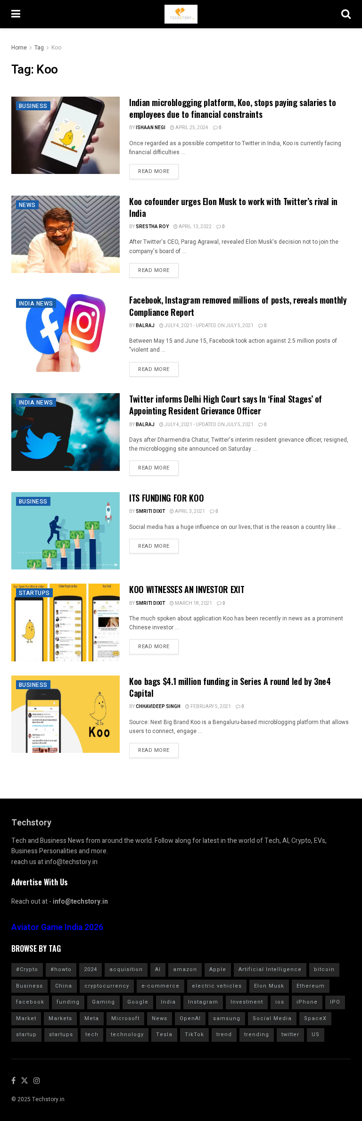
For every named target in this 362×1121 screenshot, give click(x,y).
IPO (335, 1002)
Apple (217, 969)
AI (158, 969)
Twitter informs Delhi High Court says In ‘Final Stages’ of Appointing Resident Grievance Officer (225, 405)
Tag (39, 47)
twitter (290, 1034)
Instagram (203, 1002)
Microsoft (125, 1018)
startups (61, 1034)
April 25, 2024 (191, 127)
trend (224, 1034)
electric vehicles (217, 986)
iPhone (307, 1002)
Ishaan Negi (150, 127)
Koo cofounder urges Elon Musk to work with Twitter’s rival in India (233, 207)
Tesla (164, 1034)
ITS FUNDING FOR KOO (166, 498)
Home (19, 47)
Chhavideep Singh (158, 706)
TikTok (194, 1034)
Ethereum (310, 986)
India (168, 1002)
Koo (56, 47)
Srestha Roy (152, 226)
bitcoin (324, 969)
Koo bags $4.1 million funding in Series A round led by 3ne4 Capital (230, 687)
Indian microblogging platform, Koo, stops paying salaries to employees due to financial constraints (232, 108)
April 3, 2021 (189, 511)
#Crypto (27, 969)
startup (26, 1034)
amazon (185, 969)
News (27, 205)
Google (137, 1002)
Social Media (272, 1018)
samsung (226, 1018)
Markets (60, 1018)
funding (68, 1002)
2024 (90, 969)
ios (279, 1002)
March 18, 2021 (193, 603)
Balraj (145, 325)
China (63, 986)
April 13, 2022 (195, 226)
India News (36, 303)
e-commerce (160, 986)
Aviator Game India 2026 (57, 927)
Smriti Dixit (150, 511)
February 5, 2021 (210, 706)
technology (127, 1034)
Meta (91, 1018)
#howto (61, 969)
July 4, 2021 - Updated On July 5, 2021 (209, 325)
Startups (34, 593)
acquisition (126, 969)
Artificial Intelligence (270, 969)
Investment (246, 1002)
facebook (30, 1002)
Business (33, 106)
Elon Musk (269, 986)
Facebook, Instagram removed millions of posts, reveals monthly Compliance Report (238, 306)
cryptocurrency (106, 986)
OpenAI (190, 1018)
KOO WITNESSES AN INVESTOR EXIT (186, 589)
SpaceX (315, 1018)
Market (26, 1018)
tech (92, 1034)
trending (256, 1034)
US (316, 1034)
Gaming (103, 1002)
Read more (154, 171)
